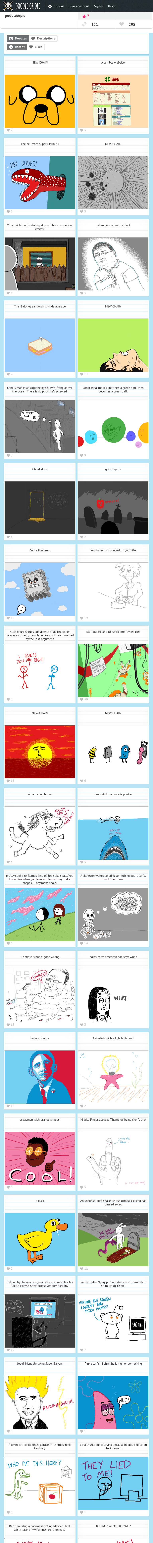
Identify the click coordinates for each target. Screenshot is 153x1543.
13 (12, 1024)
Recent (20, 47)
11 (86, 1268)
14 (86, 374)
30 (86, 699)
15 (12, 781)
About (112, 6)
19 (12, 618)
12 (12, 1106)
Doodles (21, 38)
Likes (38, 47)
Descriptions (46, 38)
